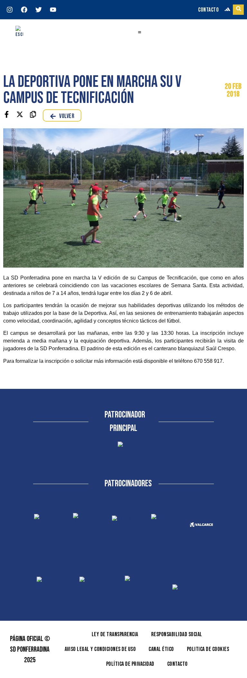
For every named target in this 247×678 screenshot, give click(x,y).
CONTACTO (208, 9)
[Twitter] (38, 9)
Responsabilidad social (176, 634)
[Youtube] (53, 9)
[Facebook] (24, 9)
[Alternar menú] (139, 32)
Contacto (177, 664)
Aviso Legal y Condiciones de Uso (100, 649)
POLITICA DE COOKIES (208, 649)
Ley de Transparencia (115, 634)
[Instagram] (9, 9)
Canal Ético (161, 649)
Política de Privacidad (130, 664)
